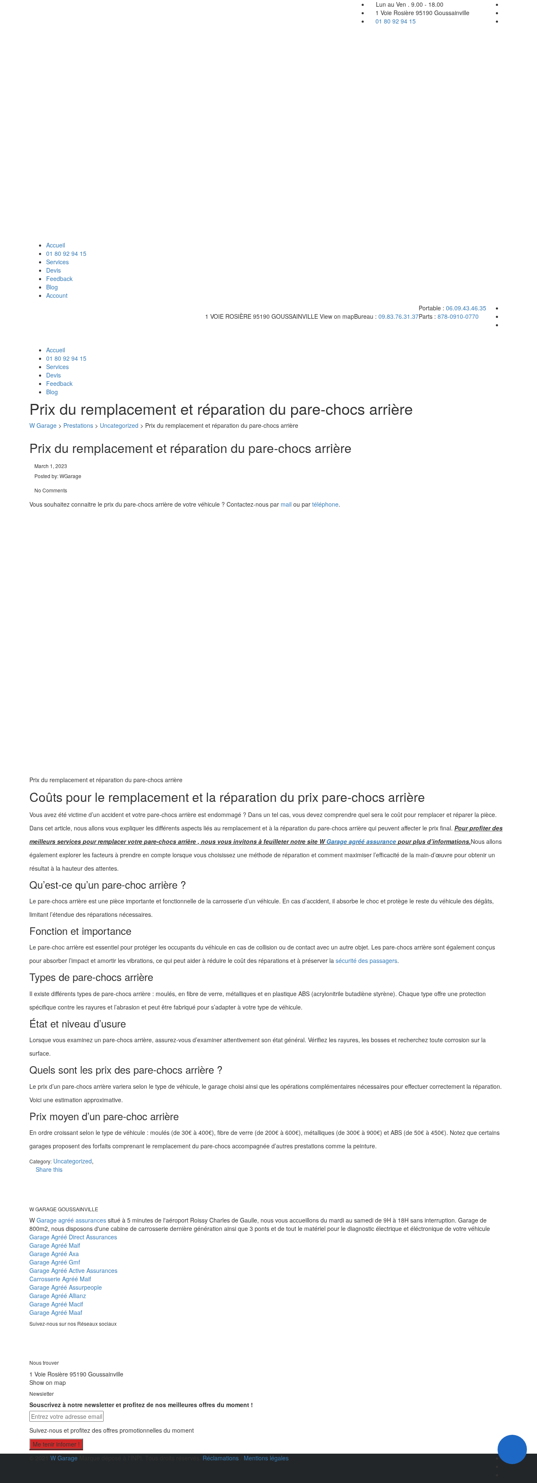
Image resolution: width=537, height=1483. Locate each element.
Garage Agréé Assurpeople (65, 1287)
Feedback (59, 278)
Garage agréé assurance (361, 841)
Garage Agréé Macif (56, 1304)
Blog (52, 287)
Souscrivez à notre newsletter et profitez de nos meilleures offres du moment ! (141, 1404)
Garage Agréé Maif (54, 1245)
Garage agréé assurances (71, 1220)
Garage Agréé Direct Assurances (73, 1237)
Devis (53, 270)
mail (286, 504)
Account (57, 295)
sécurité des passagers (366, 960)
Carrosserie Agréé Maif (60, 1279)
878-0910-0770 (458, 316)
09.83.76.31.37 (398, 316)
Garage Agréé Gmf (54, 1262)
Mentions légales (266, 1458)
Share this (48, 1169)
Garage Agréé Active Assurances (73, 1270)
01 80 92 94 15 (395, 21)
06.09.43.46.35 (466, 308)
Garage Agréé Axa (54, 1253)
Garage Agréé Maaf (55, 1312)
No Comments (50, 490)
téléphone (325, 504)
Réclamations (221, 1458)
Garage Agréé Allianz (57, 1295)
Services (57, 262)
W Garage (64, 1458)
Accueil (55, 245)
